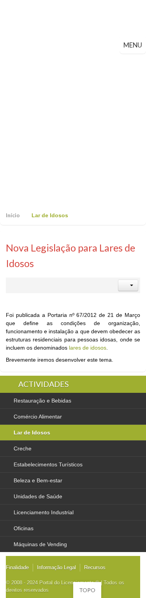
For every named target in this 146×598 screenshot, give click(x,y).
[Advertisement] (73, 131)
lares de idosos (87, 348)
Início (13, 215)
